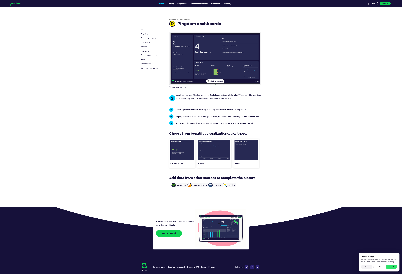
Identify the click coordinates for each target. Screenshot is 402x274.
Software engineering (149, 68)
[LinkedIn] (257, 267)
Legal (203, 267)
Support (181, 267)
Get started (169, 233)
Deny (366, 267)
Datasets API (193, 267)
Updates (171, 267)
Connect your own (148, 38)
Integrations (182, 4)
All (142, 29)
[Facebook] (252, 267)
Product (161, 4)
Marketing (145, 51)
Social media (146, 63)
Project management (149, 55)
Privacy (211, 267)
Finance (144, 46)
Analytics (144, 34)
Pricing (171, 4)
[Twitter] (246, 267)
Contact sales (159, 267)
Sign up (385, 3)
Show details (379, 267)
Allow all (391, 267)
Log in (373, 3)
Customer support (148, 42)
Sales (143, 59)
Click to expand (216, 81)
